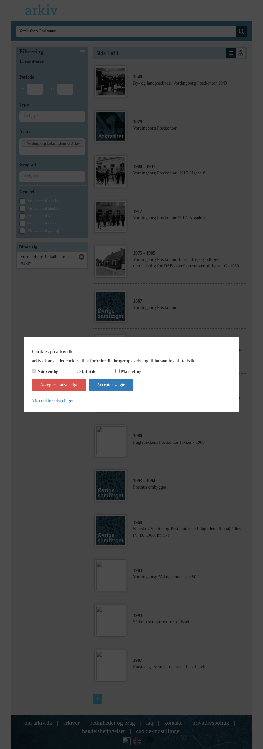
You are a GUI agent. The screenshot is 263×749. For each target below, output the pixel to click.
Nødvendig (48, 371)
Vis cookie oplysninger (52, 400)
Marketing (131, 371)
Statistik (87, 371)
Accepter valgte (111, 385)
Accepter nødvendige (59, 385)
